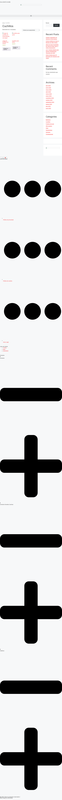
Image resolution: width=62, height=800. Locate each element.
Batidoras (48, 119)
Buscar (47, 23)
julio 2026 (48, 85)
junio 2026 (48, 87)
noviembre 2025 (50, 98)
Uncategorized (49, 134)
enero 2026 (48, 96)
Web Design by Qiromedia (6, 798)
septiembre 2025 (50, 102)
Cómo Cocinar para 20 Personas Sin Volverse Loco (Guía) (52, 56)
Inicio (3, 22)
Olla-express (49, 126)
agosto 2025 (49, 104)
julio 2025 (48, 106)
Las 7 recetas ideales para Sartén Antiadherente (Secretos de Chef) (52, 51)
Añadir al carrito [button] (5, 49)
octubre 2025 (49, 100)
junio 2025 (48, 108)
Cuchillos (48, 122)
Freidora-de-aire (50, 124)
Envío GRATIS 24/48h (5, 2)
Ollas (47, 128)
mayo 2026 (48, 89)
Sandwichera (49, 130)
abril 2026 (48, 91)
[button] (31, 16)
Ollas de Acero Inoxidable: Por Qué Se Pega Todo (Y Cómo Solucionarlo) (52, 46)
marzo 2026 (49, 94)
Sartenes (48, 132)
